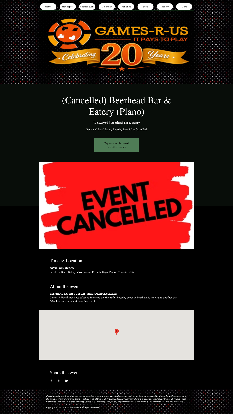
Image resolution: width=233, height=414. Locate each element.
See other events (116, 147)
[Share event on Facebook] (51, 381)
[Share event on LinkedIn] (66, 381)
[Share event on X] (59, 381)
